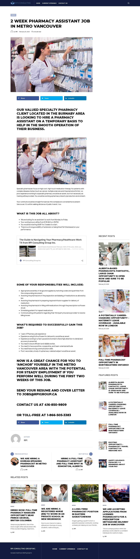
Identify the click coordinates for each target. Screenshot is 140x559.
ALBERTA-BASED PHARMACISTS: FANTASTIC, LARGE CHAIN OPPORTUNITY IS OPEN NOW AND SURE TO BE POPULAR (114, 274)
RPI (25, 440)
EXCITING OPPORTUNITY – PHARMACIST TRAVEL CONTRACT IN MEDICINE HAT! (118, 446)
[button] (128, 3)
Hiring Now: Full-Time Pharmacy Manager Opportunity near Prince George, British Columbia (24, 515)
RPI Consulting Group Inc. (23, 549)
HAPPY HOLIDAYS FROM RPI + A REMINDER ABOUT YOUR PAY (117, 463)
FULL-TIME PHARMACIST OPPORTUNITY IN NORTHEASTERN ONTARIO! (114, 362)
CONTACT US (82, 549)
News (13, 15)
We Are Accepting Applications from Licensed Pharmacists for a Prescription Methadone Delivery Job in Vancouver (115, 517)
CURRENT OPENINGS (67, 549)
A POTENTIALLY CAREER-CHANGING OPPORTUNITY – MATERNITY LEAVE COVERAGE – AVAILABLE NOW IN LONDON (114, 320)
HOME (54, 549)
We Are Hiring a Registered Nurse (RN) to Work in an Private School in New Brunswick (52, 514)
